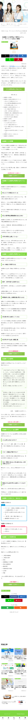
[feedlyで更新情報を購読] (7, 607)
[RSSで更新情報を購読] (20, 607)
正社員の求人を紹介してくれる (11, 114)
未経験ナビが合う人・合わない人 (11, 134)
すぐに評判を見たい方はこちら (14, 89)
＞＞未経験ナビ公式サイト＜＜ (14, 175)
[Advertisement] (14, 627)
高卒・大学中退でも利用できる (11, 111)
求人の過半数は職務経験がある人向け (13, 103)
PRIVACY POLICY (21, 714)
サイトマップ (7, 714)
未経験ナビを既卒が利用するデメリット (12, 99)
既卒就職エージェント (15, 66)
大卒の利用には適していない (11, 105)
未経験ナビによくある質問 (9, 120)
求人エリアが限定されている (11, 101)
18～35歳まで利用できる (10, 109)
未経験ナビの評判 (7, 118)
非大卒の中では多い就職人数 (11, 116)
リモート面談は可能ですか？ (11, 124)
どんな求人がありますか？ (11, 122)
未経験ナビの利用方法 (8, 136)
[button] (25, 382)
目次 (12, 94)
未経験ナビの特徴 (7, 97)
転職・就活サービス (6, 590)
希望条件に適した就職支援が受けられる (13, 113)
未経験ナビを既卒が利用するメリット (12, 107)
